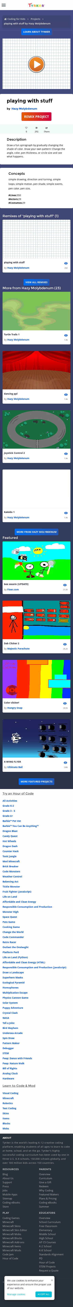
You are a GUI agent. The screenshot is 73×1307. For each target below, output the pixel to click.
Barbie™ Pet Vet (12, 821)
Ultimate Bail (15, 767)
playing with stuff (14, 262)
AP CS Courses (47, 1242)
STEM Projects (47, 1266)
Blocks (6, 1123)
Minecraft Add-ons (13, 1242)
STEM (6, 1053)
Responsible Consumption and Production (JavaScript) (34, 967)
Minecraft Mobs (12, 1234)
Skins (6, 1113)
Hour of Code (10, 1258)
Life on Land (10, 896)
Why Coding (46, 1190)
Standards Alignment (51, 1254)
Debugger (8, 1048)
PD (40, 1258)
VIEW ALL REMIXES (36, 282)
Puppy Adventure (13, 1007)
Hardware (8, 1078)
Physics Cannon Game (15, 997)
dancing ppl (10, 393)
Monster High (11, 911)
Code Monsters (11, 871)
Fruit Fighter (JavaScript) (17, 891)
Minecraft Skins (12, 1226)
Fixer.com (13, 589)
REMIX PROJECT (36, 116)
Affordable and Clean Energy (19, 901)
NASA (6, 1017)
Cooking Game (11, 927)
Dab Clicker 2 (11, 643)
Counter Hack (11, 851)
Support (7, 1182)
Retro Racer (9, 942)
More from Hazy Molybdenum (37, 531)
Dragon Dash (10, 846)
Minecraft (8, 1098)
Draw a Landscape (13, 972)
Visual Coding (10, 1093)
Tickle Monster (11, 886)
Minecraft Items (12, 1246)
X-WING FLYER (12, 761)
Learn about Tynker (36, 31)
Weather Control (12, 876)
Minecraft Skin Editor (15, 1230)
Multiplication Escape (15, 992)
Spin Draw (8, 1038)
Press (6, 1186)
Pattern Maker (11, 1043)
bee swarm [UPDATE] (16, 584)
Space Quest (10, 916)
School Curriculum (50, 1222)
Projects (35, 19)
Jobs (5, 1190)
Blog (5, 1174)
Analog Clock (10, 1073)
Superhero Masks (13, 977)
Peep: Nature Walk (13, 1063)
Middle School (47, 1234)
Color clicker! (11, 702)
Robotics (8, 1103)
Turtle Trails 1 (12, 334)
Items (6, 1118)
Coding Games (11, 1218)
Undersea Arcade (13, 1033)
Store (6, 1206)
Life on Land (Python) (15, 957)
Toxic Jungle (9, 856)
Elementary (45, 1230)
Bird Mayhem (10, 1028)
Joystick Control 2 (14, 453)
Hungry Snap (14, 707)
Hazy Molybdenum (24, 108)
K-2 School (45, 1246)
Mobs (6, 1128)
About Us (8, 1178)
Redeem (44, 1186)
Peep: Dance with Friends (17, 1058)
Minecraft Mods (12, 1250)
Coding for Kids (16, 19)
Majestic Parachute (18, 648)
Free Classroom (48, 1226)
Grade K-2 (8, 805)
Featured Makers (49, 1194)
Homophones (11, 987)
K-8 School (45, 1250)
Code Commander (13, 937)
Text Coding (9, 1108)
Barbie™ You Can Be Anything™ (21, 826)
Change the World (13, 932)
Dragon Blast (10, 831)
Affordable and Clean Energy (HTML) (24, 962)
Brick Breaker (10, 866)
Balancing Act (10, 881)
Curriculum (45, 1178)
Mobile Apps (10, 1194)
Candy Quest (10, 836)
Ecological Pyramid (14, 982)
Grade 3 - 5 (9, 810)
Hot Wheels (9, 841)
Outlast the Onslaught (16, 947)
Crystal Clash (10, 1012)
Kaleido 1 (9, 512)
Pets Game (9, 922)
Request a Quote (48, 1270)
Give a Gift (45, 1182)
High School (46, 1238)
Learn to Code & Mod (19, 1086)
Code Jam (8, 1254)
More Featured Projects (36, 781)
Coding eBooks (11, 1202)
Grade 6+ (8, 815)
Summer (44, 1206)
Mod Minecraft (11, 861)
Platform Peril (11, 952)
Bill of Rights (10, 1068)
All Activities (10, 800)
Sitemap (7, 1198)
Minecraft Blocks (12, 1238)
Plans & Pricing (48, 1198)
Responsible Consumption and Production (27, 906)
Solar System (10, 1002)
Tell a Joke (8, 1023)
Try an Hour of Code (18, 793)
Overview (44, 1174)
